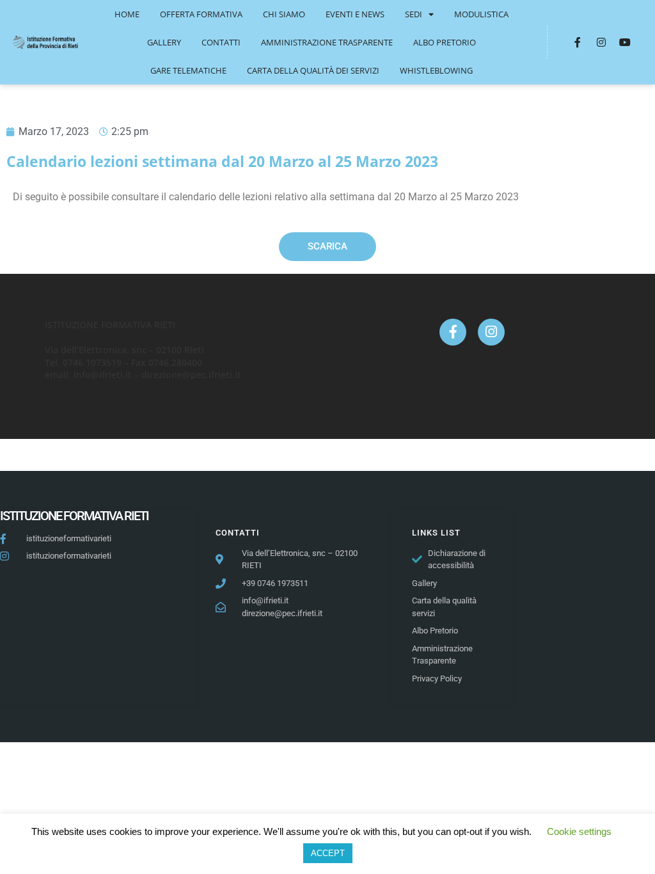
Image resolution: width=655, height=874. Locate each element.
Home (126, 14)
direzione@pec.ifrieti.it (191, 375)
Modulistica (481, 14)
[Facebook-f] (577, 42)
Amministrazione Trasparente (327, 42)
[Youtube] (625, 42)
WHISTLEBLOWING (436, 70)
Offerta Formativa (201, 14)
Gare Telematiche (188, 70)
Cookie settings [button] (579, 831)
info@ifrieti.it (103, 375)
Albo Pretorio (444, 42)
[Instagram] (601, 42)
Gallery (164, 42)
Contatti (221, 42)
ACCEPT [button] (328, 853)
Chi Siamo (284, 14)
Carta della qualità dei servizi (313, 70)
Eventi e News (355, 14)
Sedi (413, 14)
